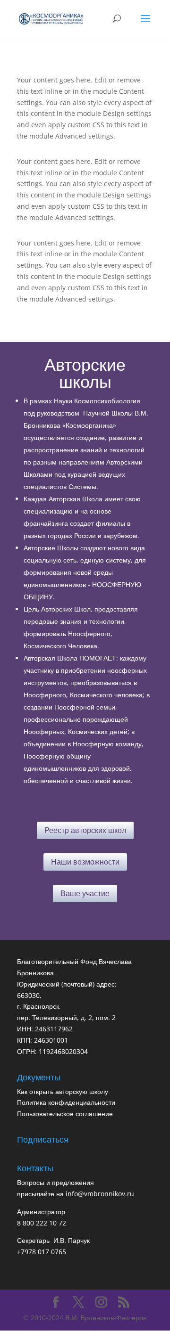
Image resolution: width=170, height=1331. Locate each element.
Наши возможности (85, 862)
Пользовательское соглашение (65, 1113)
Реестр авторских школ (85, 830)
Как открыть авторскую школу (62, 1091)
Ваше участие (85, 893)
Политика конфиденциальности (66, 1102)
